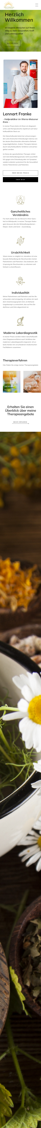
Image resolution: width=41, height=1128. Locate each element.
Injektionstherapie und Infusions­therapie (11, 386)
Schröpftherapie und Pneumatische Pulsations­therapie (32, 386)
